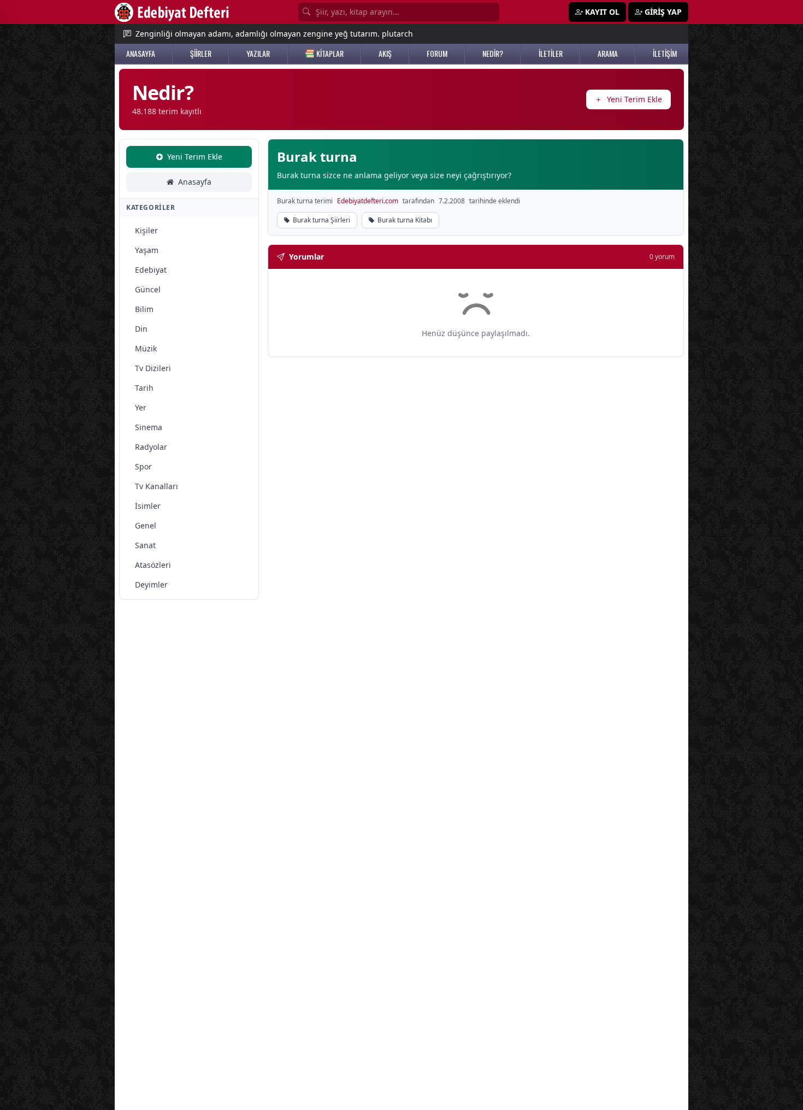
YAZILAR (258, 53)
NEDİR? (492, 53)
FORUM (437, 53)
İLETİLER (551, 53)
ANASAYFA (140, 53)
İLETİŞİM (665, 53)
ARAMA (608, 53)
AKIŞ (385, 53)
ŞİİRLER (200, 53)
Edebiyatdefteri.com (367, 201)
